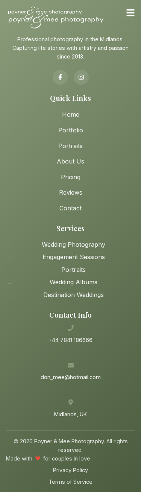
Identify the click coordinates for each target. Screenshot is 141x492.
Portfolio (70, 130)
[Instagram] (81, 77)
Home (70, 114)
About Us (70, 161)
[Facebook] (60, 77)
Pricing (70, 177)
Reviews (70, 192)
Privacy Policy (70, 470)
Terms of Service (70, 481)
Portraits (70, 146)
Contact (70, 208)
